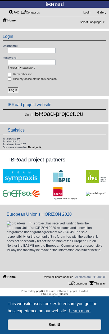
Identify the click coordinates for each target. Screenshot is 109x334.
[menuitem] (14, 12)
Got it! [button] (54, 324)
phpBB (40, 291)
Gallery (101, 12)
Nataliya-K (34, 147)
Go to (29, 115)
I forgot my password (21, 67)
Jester (64, 293)
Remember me (22, 74)
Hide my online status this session (34, 78)
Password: (10, 57)
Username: (10, 45)
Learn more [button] (79, 311)
